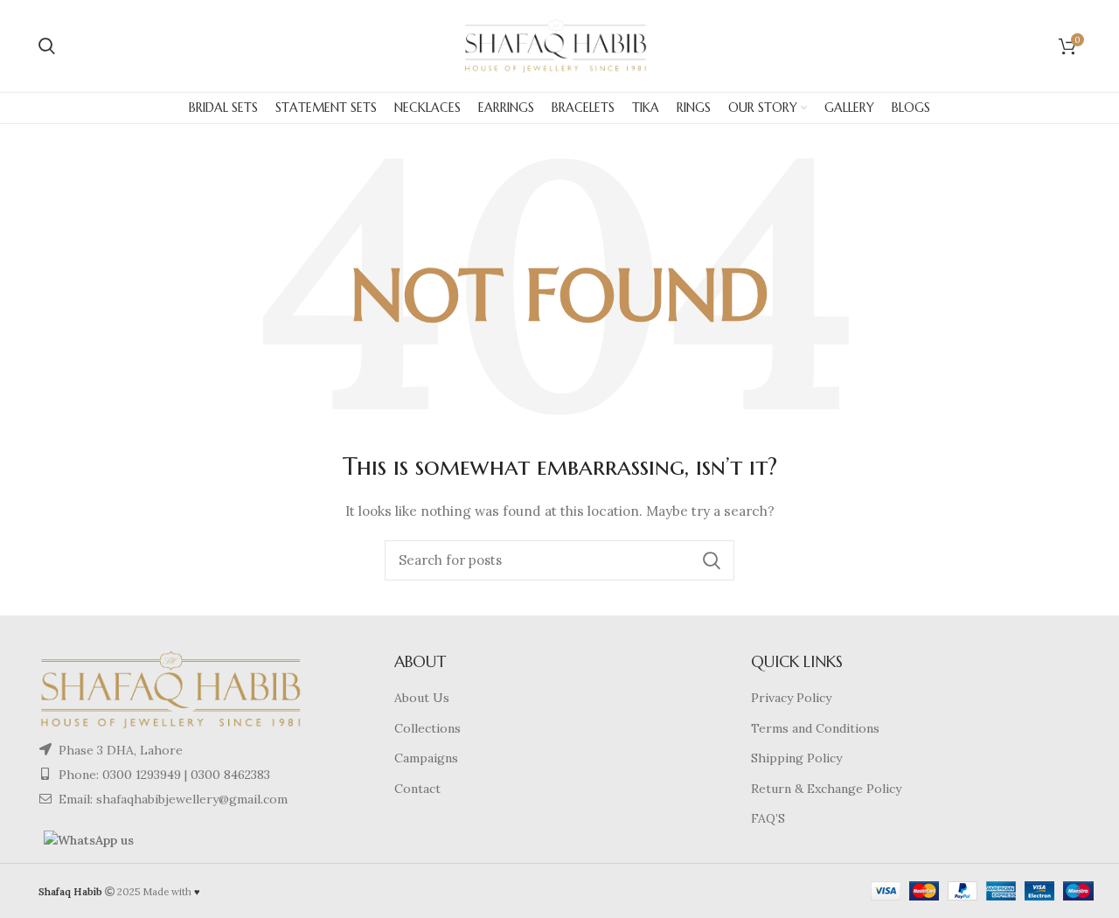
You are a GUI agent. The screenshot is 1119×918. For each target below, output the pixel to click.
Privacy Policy (791, 698)
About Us (421, 698)
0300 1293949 (140, 774)
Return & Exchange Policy (826, 788)
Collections (427, 728)
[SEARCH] (711, 560)
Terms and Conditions (815, 728)
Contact (417, 788)
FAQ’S (768, 818)
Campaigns (426, 758)
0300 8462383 (230, 774)
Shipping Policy (796, 758)
